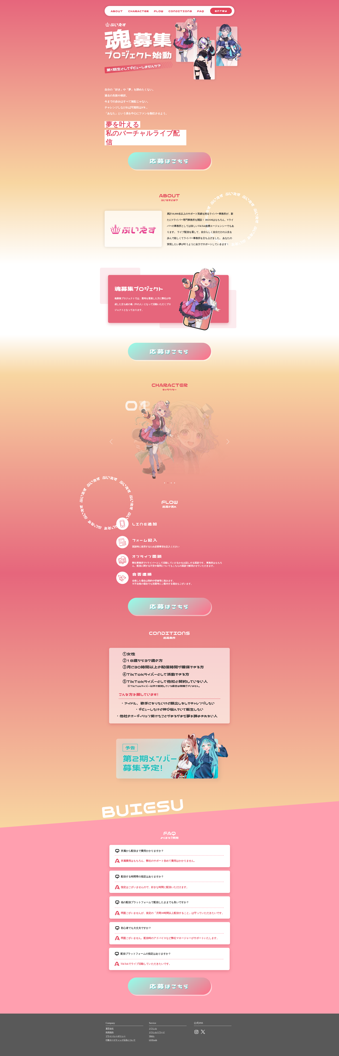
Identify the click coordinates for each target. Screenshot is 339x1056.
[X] (203, 1031)
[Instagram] (196, 1031)
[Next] (228, 442)
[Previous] (111, 442)
